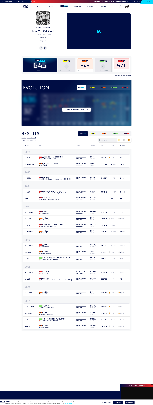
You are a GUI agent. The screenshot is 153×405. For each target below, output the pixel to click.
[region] (76, 402)
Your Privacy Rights (106, 402)
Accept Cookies (129, 402)
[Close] (150, 402)
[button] (22, 1)
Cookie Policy (68, 403)
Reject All (118, 402)
